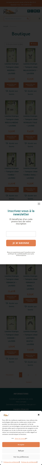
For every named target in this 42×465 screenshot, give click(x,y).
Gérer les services (20, 438)
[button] (39, 415)
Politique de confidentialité (11, 462)
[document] (21, 232)
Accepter (21, 444)
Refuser (21, 451)
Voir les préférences (21, 457)
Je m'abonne (21, 243)
